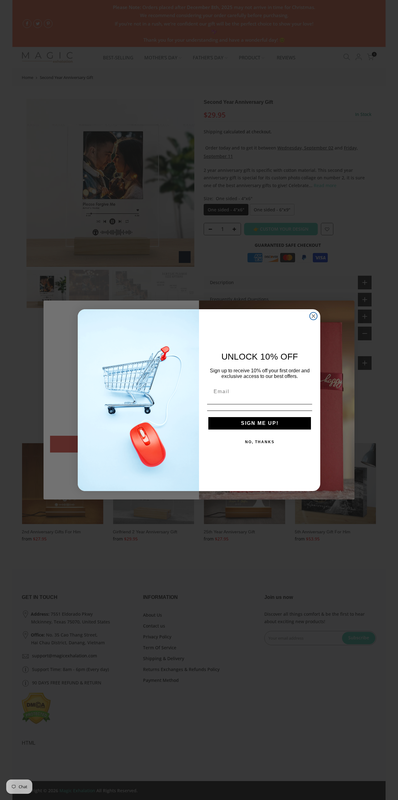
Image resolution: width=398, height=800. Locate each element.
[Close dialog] (313, 316)
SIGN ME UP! (260, 423)
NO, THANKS (260, 442)
